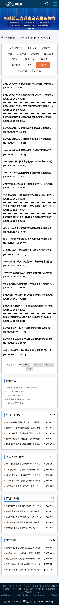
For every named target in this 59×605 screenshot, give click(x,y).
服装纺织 (45, 48)
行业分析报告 (30, 37)
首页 (19, 37)
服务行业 (31, 48)
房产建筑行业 (16, 48)
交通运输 (35, 53)
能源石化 (48, 53)
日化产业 (16, 59)
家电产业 (21, 53)
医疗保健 (16, 65)
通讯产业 (29, 59)
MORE (52, 414)
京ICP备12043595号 (12, 602)
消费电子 (43, 59)
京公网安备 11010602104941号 (39, 602)
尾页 (29, 368)
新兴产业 (36, 70)
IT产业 (9, 53)
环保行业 (43, 65)
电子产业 (29, 65)
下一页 (26, 365)
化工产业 (22, 70)
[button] (26, 28)
